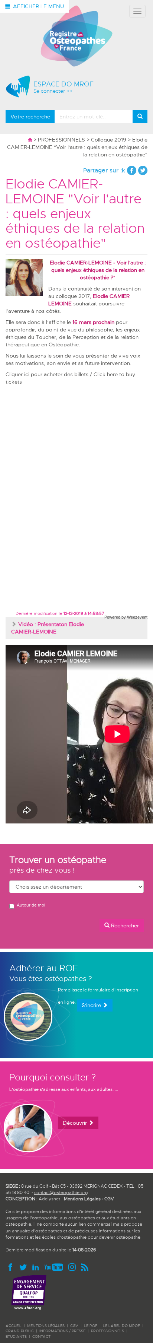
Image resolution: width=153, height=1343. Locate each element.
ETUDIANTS (16, 1336)
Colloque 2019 (108, 139)
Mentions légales (46, 1325)
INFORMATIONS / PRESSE (62, 1330)
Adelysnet (49, 1199)
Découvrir (75, 1123)
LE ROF (90, 1325)
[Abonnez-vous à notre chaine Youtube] (55, 1267)
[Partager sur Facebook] (131, 170)
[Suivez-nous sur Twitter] (24, 1267)
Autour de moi (31, 905)
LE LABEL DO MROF (121, 1325)
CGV (109, 1199)
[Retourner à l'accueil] (30, 139)
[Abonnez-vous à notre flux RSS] (84, 1267)
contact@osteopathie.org (61, 1193)
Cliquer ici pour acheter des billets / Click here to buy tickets (70, 378)
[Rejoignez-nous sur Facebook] (12, 1267)
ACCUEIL (14, 1325)
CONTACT (41, 1336)
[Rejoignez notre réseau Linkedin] (37, 1267)
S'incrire (92, 1005)
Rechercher (124, 925)
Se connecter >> (52, 91)
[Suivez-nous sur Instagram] (73, 1267)
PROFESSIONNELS (61, 139)
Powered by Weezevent (125, 617)
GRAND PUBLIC (20, 1330)
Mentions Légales (82, 1199)
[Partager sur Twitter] (142, 170)
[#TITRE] (76, 36)
